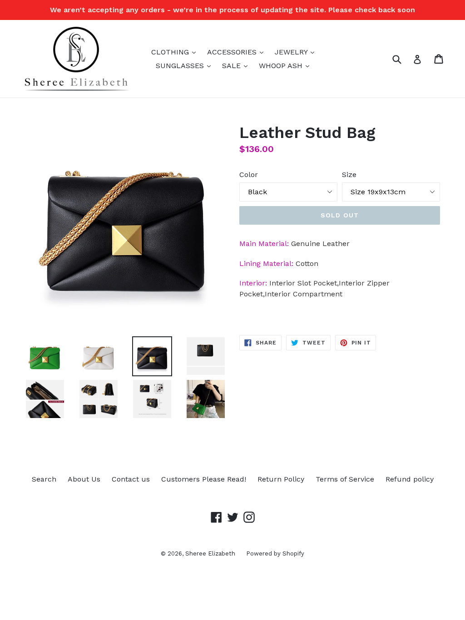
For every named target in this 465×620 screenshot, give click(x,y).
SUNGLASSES (185, 65)
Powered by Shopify (275, 553)
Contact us (131, 479)
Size (349, 174)
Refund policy (410, 479)
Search (44, 479)
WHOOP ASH (286, 65)
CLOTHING (175, 51)
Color (248, 174)
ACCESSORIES (237, 51)
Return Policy (280, 479)
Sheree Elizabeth (211, 553)
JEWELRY (297, 51)
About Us (84, 479)
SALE (237, 65)
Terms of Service (345, 479)
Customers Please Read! (203, 479)
